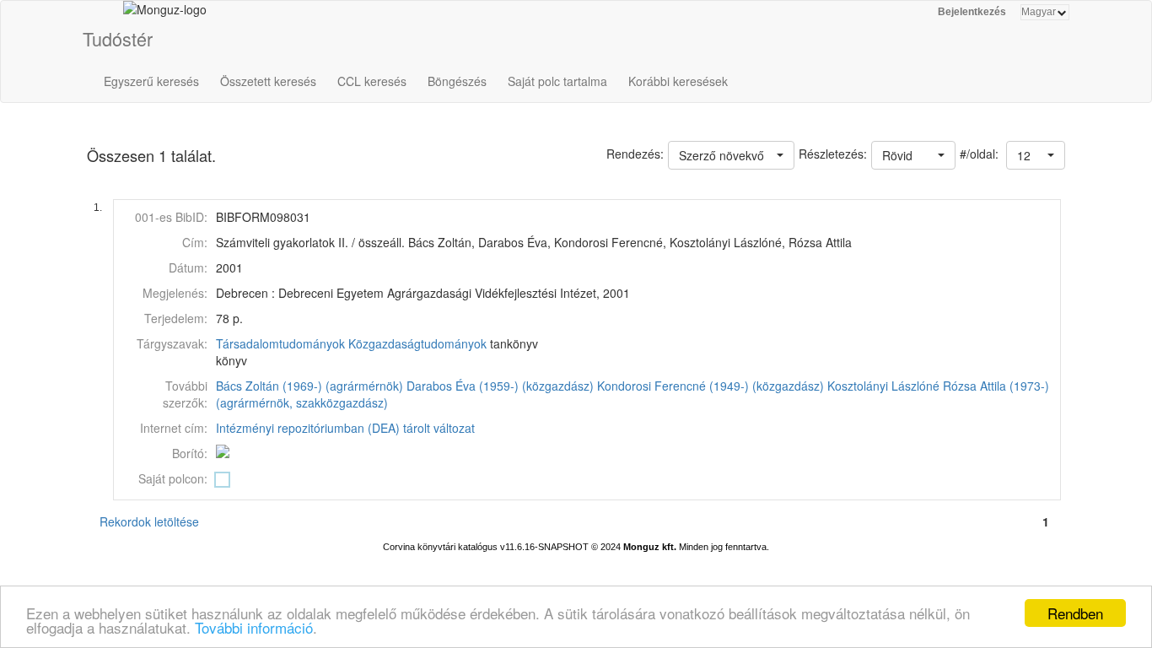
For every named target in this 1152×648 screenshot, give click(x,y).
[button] (1035, 155)
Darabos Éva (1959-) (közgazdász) (500, 385)
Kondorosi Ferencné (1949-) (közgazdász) (710, 385)
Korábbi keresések (678, 81)
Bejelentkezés (972, 12)
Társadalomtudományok (280, 343)
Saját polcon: (172, 478)
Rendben (1075, 613)
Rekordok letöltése (149, 521)
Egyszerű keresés (151, 81)
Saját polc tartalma (557, 81)
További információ (254, 627)
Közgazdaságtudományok (417, 343)
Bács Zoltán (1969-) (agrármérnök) (309, 385)
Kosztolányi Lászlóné (883, 385)
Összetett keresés (268, 81)
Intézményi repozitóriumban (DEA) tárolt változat (345, 427)
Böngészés (457, 81)
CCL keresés (371, 81)
